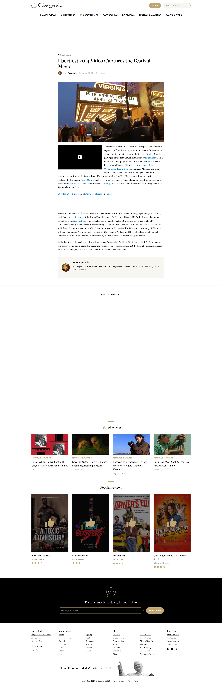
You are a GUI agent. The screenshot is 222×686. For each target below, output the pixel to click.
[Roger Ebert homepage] (47, 5)
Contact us (171, 638)
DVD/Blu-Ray (145, 635)
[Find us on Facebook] (168, 649)
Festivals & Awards (150, 15)
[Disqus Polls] (111, 329)
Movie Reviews (48, 15)
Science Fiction (92, 644)
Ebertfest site (79, 220)
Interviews (128, 15)
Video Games (145, 638)
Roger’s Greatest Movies (41, 635)
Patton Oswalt (87, 179)
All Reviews (36, 638)
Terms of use (118, 681)
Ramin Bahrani (124, 168)
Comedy (62, 641)
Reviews (116, 635)
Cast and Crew (37, 641)
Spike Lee (153, 165)
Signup (155, 5)
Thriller (88, 651)
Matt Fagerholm (70, 73)
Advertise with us (174, 641)
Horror (61, 651)
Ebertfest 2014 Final (67, 193)
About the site (173, 635)
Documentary (64, 644)
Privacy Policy (133, 681)
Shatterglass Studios (92, 193)
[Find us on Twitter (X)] (176, 649)
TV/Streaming (110, 15)
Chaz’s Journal (118, 638)
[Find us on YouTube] (172, 649)
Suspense (90, 648)
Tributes (116, 654)
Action (61, 635)
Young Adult (109, 183)
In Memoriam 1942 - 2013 (102, 668)
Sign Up (34, 650)
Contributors (174, 15)
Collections (68, 15)
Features (143, 644)
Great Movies (90, 15)
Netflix (88, 638)
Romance (90, 641)
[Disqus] (111, 387)
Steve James (141, 165)
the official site (76, 217)
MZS (115, 644)
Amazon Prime (65, 638)
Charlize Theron (76, 183)
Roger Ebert (151, 157)
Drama (61, 648)
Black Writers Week (148, 641)
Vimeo (108, 193)
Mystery (89, 635)
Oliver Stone (110, 168)
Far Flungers (118, 648)
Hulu (60, 654)
